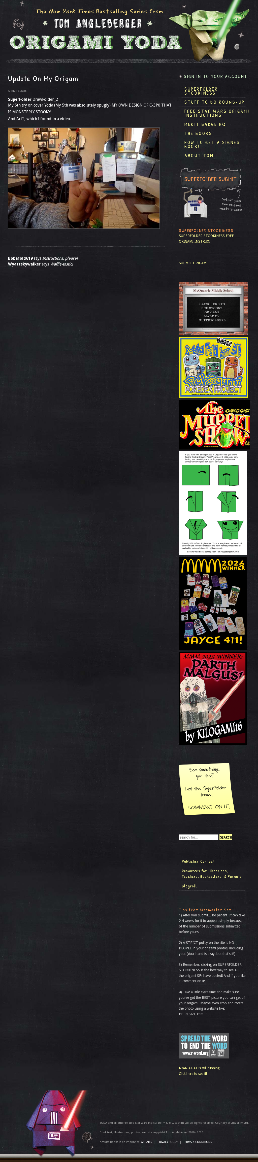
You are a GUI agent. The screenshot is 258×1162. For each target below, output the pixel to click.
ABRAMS (146, 1142)
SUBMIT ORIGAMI (193, 263)
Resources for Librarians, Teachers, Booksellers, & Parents (212, 873)
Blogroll (189, 886)
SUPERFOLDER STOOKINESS (202, 236)
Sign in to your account (215, 76)
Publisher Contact (198, 861)
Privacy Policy (168, 1142)
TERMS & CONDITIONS (197, 1142)
